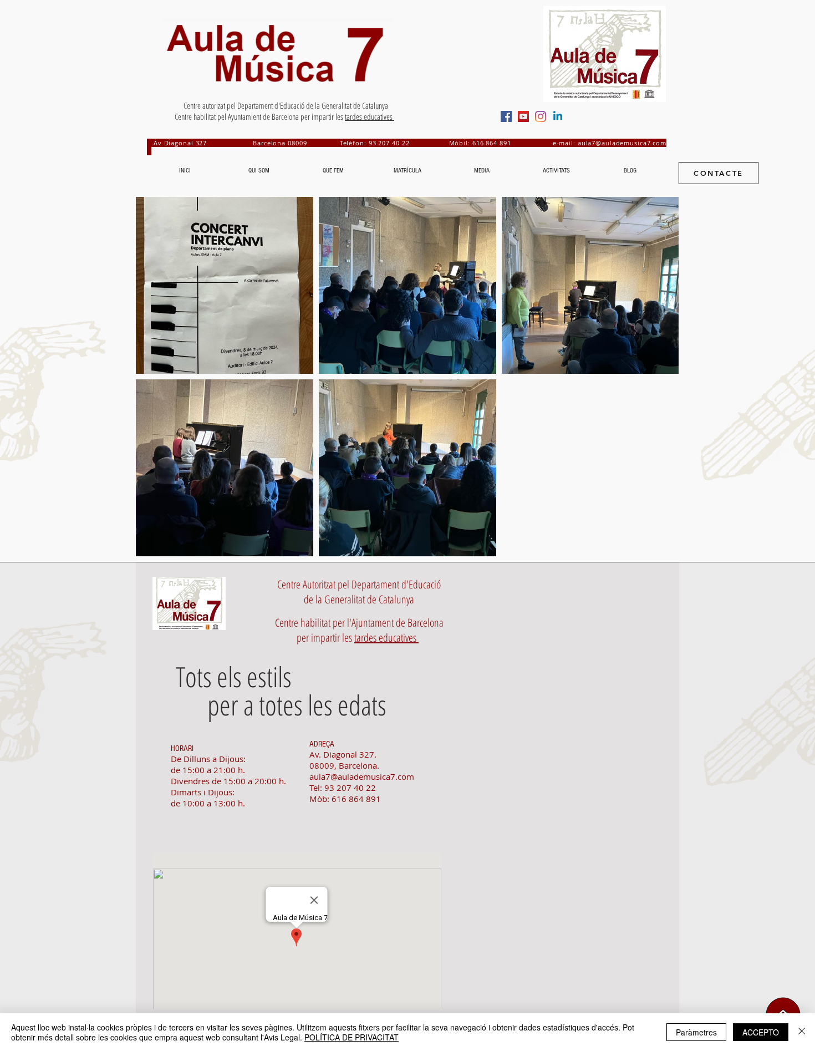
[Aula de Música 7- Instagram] (540, 116)
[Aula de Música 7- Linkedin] (557, 116)
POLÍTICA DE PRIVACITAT (351, 1037)
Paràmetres (696, 1032)
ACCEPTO (760, 1032)
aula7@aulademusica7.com (622, 143)
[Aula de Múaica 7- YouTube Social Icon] (523, 116)
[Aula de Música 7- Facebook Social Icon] (506, 116)
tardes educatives (369, 116)
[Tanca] (801, 1032)
